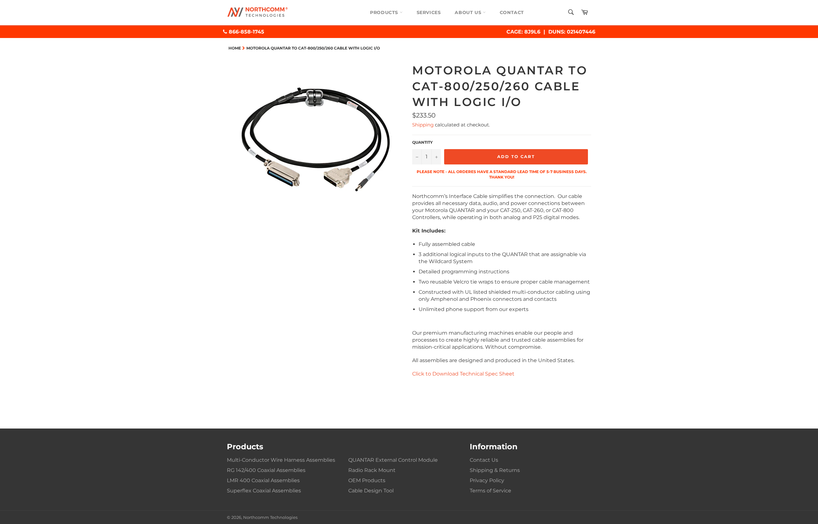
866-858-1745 (245, 32)
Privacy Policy (487, 480)
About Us (468, 12)
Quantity (422, 142)
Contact (512, 12)
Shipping (423, 125)
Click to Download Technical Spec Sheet (463, 374)
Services (429, 12)
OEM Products (366, 480)
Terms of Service (490, 491)
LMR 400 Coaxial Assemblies (263, 480)
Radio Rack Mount (372, 470)
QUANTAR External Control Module (393, 460)
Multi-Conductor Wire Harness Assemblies (281, 460)
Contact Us (484, 460)
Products (384, 12)
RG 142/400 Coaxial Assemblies (266, 470)
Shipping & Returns (495, 470)
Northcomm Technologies (270, 517)
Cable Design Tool (371, 491)
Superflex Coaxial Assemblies (264, 491)
